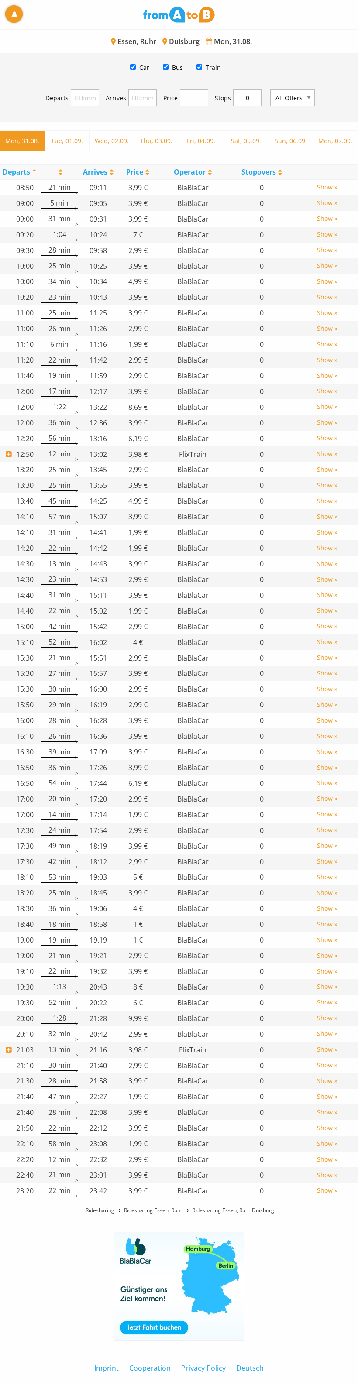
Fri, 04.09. (201, 141)
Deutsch (250, 1368)
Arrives (116, 98)
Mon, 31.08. (22, 141)
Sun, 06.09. (291, 141)
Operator (190, 172)
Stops (223, 98)
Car (144, 67)
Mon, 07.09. (335, 141)
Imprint (106, 1368)
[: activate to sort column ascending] (59, 171)
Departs (57, 98)
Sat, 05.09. (246, 141)
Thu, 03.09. (156, 141)
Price (170, 98)
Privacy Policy (203, 1368)
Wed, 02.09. (112, 141)
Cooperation (150, 1368)
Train (213, 67)
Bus (177, 67)
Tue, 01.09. (67, 141)
